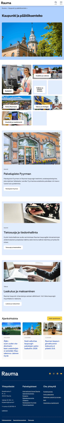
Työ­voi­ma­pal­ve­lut (28, 405)
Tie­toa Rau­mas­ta (11, 107)
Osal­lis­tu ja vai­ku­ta (42, 76)
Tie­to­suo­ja (31, 420)
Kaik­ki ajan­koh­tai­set (54, 318)
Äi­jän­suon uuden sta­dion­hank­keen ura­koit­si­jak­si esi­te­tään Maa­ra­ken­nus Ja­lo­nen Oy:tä (11, 348)
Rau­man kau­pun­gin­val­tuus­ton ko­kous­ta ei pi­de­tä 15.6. (52, 345)
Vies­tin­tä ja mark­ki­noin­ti (13, 122)
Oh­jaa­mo (25, 400)
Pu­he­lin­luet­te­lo (48, 392)
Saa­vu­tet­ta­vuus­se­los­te (19, 420)
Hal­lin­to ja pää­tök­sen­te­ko (39, 89)
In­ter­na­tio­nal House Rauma (31, 391)
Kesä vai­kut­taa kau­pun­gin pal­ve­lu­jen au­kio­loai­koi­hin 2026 (31, 345)
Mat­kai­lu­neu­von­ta (28, 398)
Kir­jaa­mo (25, 396)
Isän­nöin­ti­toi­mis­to (28, 394)
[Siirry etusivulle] (6, 3)
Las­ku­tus (5, 411)
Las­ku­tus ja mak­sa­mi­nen (13, 304)
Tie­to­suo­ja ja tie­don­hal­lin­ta (13, 247)
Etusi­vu (4, 8)
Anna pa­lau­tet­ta (48, 394)
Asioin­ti (8, 91)
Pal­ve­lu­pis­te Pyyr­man (12, 189)
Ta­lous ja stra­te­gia (42, 107)
